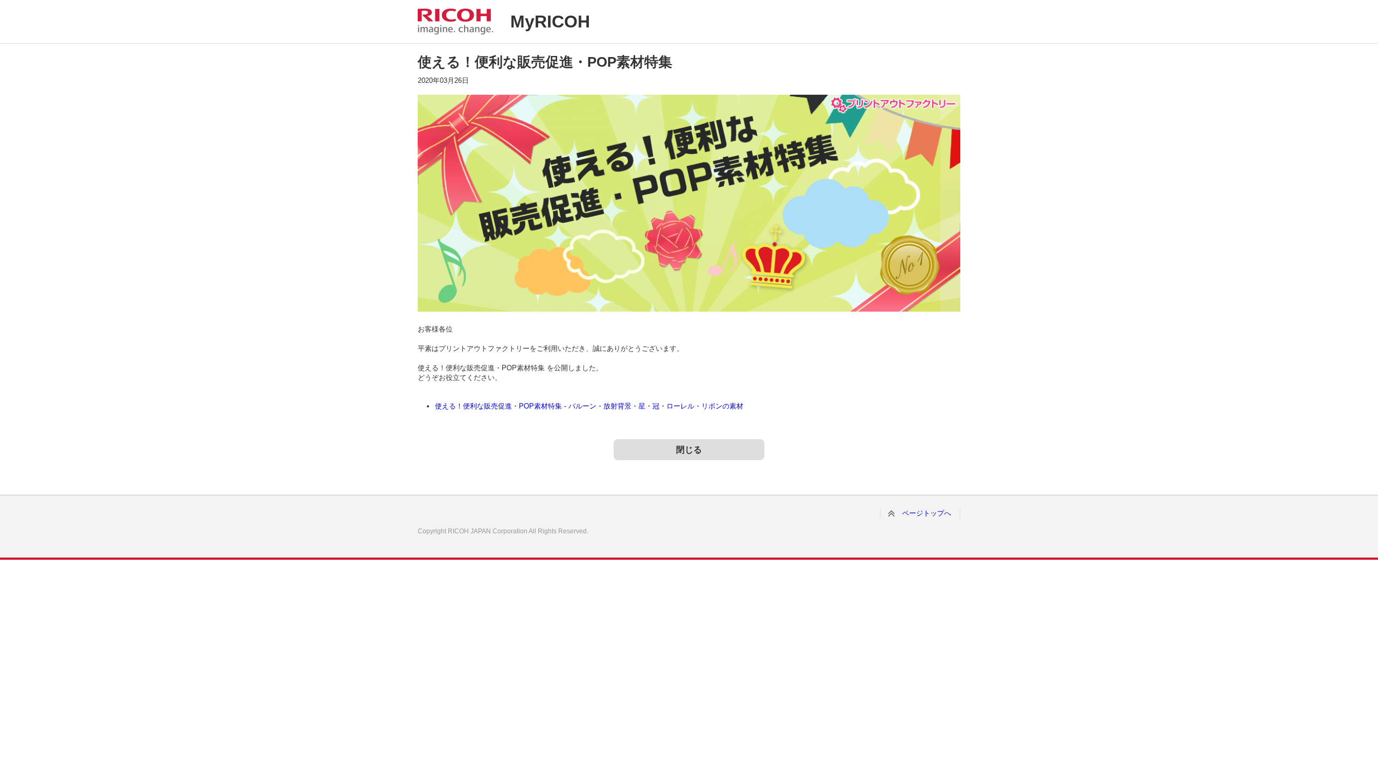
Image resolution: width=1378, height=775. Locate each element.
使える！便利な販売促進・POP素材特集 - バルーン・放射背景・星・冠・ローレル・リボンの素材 (589, 406)
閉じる (689, 449)
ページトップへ (926, 513)
